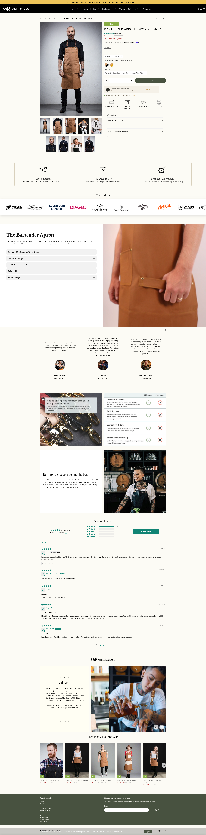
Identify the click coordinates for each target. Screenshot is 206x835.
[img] (46, 549)
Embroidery (107, 9)
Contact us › (135, 95)
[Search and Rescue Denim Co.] (15, 9)
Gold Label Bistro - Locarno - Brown (153, 781)
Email (106, 806)
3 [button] (103, 645)
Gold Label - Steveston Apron (101, 780)
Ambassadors (44, 817)
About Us (147, 9)
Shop (74, 9)
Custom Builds (89, 9)
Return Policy (44, 822)
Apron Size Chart (45, 813)
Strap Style (107, 69)
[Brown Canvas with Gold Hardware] (111, 65)
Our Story (43, 804)
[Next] (161, 727)
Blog (41, 815)
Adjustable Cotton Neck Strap (50, 780)
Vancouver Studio (45, 810)
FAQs (41, 806)
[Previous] (156, 727)
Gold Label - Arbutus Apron (126, 780)
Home (42, 19)
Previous (159, 19)
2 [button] (100, 645)
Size (105, 53)
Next (164, 19)
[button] (109, 33)
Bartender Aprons (53, 19)
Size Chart (107, 47)
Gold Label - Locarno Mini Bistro (77, 780)
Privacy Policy (44, 820)
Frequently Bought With (103, 736)
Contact (42, 801)
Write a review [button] (146, 531)
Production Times (45, 808)
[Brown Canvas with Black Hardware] (106, 65)
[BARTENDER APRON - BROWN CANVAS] (71, 69)
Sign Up (158, 810)
